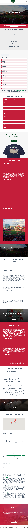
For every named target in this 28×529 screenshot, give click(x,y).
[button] (15, 422)
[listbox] (5, 55)
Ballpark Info (6, 25)
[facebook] (24, 527)
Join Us (14, 318)
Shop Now (14, 140)
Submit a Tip (14, 252)
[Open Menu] (1, 1)
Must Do (9, 25)
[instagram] (25, 527)
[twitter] (27, 527)
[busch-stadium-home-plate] (14, 241)
